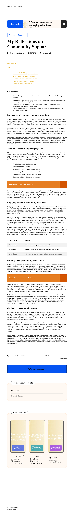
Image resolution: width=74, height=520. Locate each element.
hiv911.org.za (11, 6)
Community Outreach (17, 396)
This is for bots (11, 509)
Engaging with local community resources (25, 78)
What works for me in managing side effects (18, 456)
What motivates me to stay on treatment (36, 456)
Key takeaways (22, 72)
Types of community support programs (24, 76)
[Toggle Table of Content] (8, 67)
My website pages (12, 507)
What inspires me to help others (56, 455)
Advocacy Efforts (16, 391)
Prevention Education (17, 35)
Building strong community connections (24, 81)
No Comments (46, 53)
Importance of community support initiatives (25, 73)
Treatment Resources (18, 448)
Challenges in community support (22, 83)
